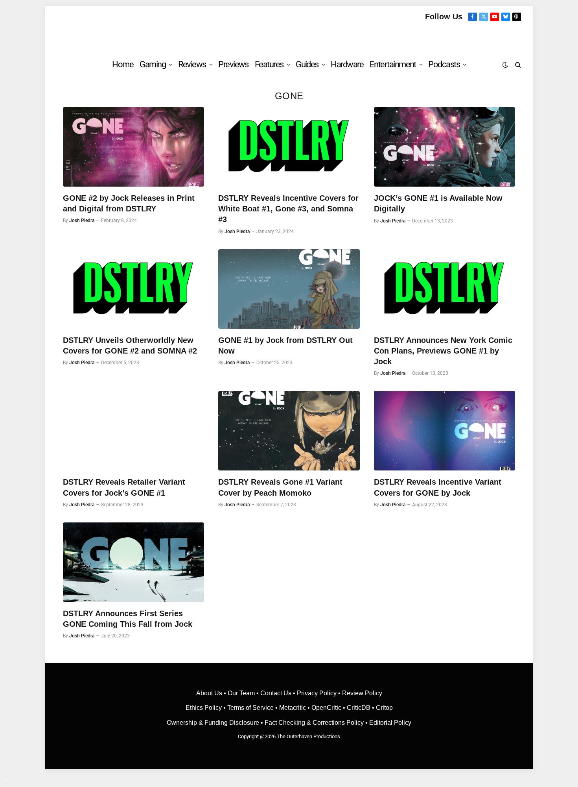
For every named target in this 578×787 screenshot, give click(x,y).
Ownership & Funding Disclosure (214, 722)
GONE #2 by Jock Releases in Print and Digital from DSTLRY (129, 203)
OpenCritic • (329, 707)
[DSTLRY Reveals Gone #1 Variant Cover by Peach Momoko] (288, 430)
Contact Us (275, 693)
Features (269, 64)
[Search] (517, 64)
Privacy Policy (317, 693)
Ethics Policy (204, 707)
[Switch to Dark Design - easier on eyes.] (505, 64)
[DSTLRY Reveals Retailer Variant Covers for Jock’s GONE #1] (133, 430)
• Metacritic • (292, 707)
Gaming (153, 64)
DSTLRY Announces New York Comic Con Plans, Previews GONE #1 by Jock (443, 351)
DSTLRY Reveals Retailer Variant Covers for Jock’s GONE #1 (124, 487)
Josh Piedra (81, 220)
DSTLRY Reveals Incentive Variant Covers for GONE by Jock (437, 487)
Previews (233, 64)
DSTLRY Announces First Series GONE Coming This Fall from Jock (127, 618)
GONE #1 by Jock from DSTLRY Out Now (285, 345)
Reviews (192, 64)
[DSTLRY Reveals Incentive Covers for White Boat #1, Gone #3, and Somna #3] (288, 147)
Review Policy (362, 693)
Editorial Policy (390, 722)
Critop (384, 707)
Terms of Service (250, 707)
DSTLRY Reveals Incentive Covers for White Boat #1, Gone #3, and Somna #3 (288, 209)
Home (122, 64)
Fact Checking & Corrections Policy (314, 722)
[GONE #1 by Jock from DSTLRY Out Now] (288, 289)
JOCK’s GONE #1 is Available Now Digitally (438, 203)
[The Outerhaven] (289, 37)
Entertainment (393, 64)
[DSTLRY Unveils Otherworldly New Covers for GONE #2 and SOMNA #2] (133, 289)
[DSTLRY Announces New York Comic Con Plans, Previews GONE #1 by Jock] (444, 289)
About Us (210, 693)
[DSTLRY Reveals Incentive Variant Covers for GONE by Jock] (444, 430)
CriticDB (358, 707)
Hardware (347, 64)
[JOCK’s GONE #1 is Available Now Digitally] (444, 147)
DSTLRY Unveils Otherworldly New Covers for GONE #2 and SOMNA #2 (130, 345)
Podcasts (444, 64)
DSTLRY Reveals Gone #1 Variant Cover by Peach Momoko (280, 487)
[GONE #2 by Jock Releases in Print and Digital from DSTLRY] (133, 147)
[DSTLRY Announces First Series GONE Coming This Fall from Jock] (133, 562)
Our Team (241, 693)
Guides (307, 64)
